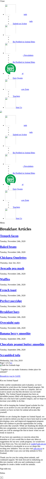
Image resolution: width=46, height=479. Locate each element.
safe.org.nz (37, 448)
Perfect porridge (11, 301)
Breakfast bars (9, 311)
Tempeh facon (9, 236)
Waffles (5, 279)
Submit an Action (20, 23)
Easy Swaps (18, 78)
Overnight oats (10, 322)
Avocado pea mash (12, 268)
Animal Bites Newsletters (23, 55)
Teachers (16, 96)
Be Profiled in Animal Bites (24, 42)
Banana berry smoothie (15, 333)
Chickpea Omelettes (13, 257)
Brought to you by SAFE (10, 376)
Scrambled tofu (10, 355)
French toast (8, 290)
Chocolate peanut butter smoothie (22, 344)
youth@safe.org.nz (38, 444)
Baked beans (8, 246)
